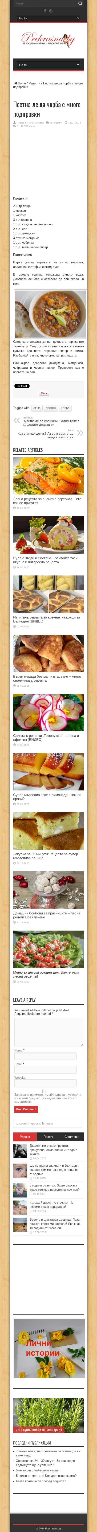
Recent (48, 1137)
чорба (65, 408)
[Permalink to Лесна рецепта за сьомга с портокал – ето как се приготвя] (48, 493)
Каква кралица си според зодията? (41, 1481)
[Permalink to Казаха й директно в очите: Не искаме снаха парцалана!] (20, 1213)
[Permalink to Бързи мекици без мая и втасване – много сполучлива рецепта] (48, 671)
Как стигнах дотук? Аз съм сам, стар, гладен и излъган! (46, 434)
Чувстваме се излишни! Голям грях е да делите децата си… (51, 421)
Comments (72, 1137)
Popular (25, 1137)
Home (22, 83)
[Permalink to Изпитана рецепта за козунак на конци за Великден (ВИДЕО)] (48, 612)
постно (51, 408)
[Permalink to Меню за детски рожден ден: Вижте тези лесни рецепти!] (48, 967)
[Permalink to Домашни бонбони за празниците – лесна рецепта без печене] (48, 908)
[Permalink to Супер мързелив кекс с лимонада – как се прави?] (48, 789)
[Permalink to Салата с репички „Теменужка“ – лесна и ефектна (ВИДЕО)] (48, 730)
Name (18, 1050)
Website (19, 1077)
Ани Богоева (36, 122)
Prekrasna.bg (53, 1528)
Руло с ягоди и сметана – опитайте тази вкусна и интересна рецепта (45, 560)
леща (36, 408)
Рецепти (34, 83)
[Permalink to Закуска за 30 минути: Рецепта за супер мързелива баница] (48, 848)
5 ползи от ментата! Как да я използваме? (46, 1475)
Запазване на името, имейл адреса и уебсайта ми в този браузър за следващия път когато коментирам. (47, 1098)
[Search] (80, 3)
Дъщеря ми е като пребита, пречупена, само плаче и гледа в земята (53, 1150)
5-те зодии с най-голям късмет (38, 1470)
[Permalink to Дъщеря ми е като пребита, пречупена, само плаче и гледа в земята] (20, 1156)
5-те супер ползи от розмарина (39, 1429)
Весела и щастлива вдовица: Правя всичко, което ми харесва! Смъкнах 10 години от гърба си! (55, 1224)
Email (18, 1064)
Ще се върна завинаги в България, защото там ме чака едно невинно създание (54, 1170)
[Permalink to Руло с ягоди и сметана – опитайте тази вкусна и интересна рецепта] (48, 552)
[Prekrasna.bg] (48, 45)
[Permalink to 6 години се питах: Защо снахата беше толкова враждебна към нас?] (20, 1196)
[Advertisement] (48, 163)
